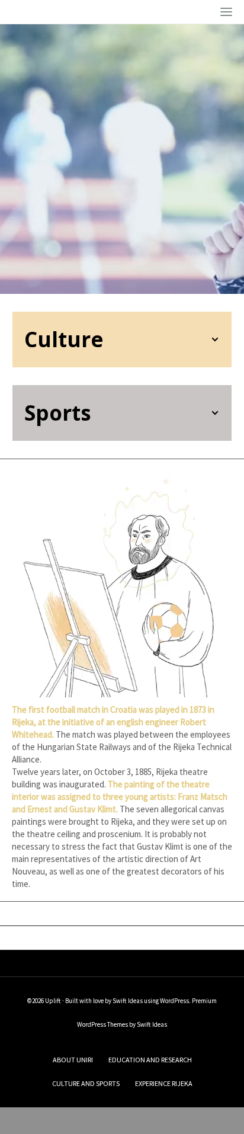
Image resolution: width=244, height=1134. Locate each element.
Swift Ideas (128, 1001)
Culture (64, 339)
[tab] (122, 339)
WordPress (174, 1001)
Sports (57, 413)
